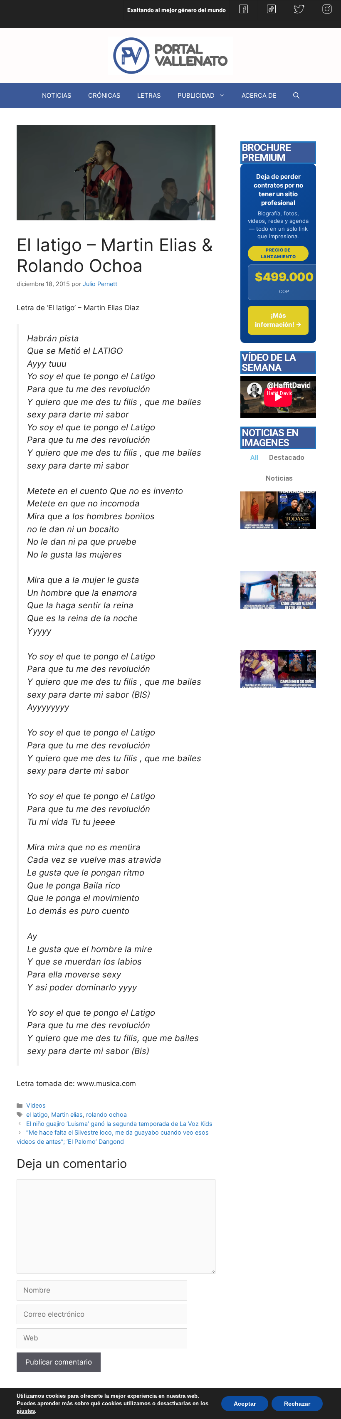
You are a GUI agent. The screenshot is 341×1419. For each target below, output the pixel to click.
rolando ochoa (106, 1114)
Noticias (279, 478)
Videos (36, 1105)
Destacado (286, 457)
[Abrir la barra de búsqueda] (296, 95)
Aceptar (245, 1403)
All (254, 457)
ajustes (26, 1411)
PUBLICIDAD (196, 95)
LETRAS (149, 95)
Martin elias (67, 1114)
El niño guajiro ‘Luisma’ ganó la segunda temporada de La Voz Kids (119, 1123)
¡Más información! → (278, 320)
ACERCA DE (259, 95)
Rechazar (297, 1403)
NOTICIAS (57, 95)
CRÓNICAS (104, 95)
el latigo (37, 1114)
